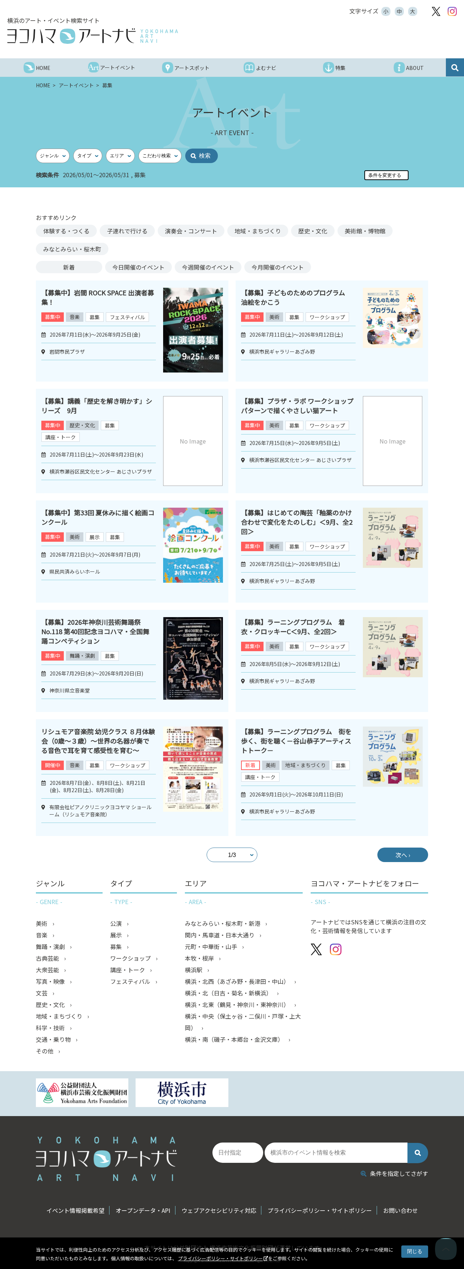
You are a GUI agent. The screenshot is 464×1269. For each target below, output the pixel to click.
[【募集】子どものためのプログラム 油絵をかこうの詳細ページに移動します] (393, 331)
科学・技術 (51, 1027)
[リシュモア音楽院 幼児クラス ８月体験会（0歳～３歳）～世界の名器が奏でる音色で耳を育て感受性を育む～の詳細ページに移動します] (193, 778)
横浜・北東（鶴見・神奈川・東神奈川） (238, 1004)
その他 (45, 1051)
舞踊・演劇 (82, 655)
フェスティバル (127, 317)
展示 (95, 537)
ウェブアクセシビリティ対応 (219, 1210)
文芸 (42, 993)
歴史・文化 (312, 230)
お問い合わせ (400, 1210)
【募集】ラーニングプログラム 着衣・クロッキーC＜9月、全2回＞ (293, 626)
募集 (95, 317)
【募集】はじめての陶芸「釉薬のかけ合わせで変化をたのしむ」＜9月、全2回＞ (297, 522)
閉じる (414, 1251)
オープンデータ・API (143, 1210)
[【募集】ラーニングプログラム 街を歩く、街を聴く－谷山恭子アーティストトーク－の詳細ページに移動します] (393, 778)
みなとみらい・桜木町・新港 (223, 923)
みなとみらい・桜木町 (72, 249)
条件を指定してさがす (399, 1173)
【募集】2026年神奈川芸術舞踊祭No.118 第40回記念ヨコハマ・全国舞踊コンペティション (95, 631)
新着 (69, 267)
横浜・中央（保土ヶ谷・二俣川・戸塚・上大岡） (243, 1022)
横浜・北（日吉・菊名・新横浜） (229, 993)
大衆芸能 (48, 969)
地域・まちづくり (258, 230)
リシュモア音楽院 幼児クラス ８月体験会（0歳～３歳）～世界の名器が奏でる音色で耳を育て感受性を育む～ (98, 741)
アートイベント (77, 85)
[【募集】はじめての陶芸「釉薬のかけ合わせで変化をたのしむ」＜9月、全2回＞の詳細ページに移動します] (393, 551)
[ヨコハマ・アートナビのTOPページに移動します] (92, 36)
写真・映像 (51, 981)
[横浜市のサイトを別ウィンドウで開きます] (182, 1093)
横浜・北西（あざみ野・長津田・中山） (238, 981)
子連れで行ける (127, 230)
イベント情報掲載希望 (75, 1210)
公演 (116, 923)
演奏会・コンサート (191, 230)
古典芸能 (48, 958)
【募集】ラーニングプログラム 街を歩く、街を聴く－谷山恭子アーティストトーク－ (296, 741)
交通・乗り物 (54, 1039)
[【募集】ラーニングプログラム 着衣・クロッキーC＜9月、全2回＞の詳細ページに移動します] (393, 661)
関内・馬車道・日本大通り (220, 935)
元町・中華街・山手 (212, 946)
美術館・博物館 (365, 230)
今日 (138, 267)
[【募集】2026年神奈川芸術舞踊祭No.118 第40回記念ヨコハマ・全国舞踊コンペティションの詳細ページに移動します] (193, 661)
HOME (43, 85)
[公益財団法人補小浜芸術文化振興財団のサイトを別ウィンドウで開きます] (82, 1093)
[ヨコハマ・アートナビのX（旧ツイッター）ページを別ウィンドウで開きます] (436, 11)
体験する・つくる (66, 230)
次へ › (402, 854)
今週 (208, 267)
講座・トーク (60, 437)
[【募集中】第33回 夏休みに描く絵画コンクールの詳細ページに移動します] (193, 551)
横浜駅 (194, 969)
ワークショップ (327, 317)
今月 (278, 267)
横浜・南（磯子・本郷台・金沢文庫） (235, 1039)
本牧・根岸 (200, 958)
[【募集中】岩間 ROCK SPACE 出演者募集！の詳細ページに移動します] (193, 331)
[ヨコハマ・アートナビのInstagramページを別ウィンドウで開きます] (452, 11)
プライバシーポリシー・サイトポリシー (220, 1258)
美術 (274, 316)
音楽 (75, 316)
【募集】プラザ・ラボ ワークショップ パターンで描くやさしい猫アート (300, 405)
